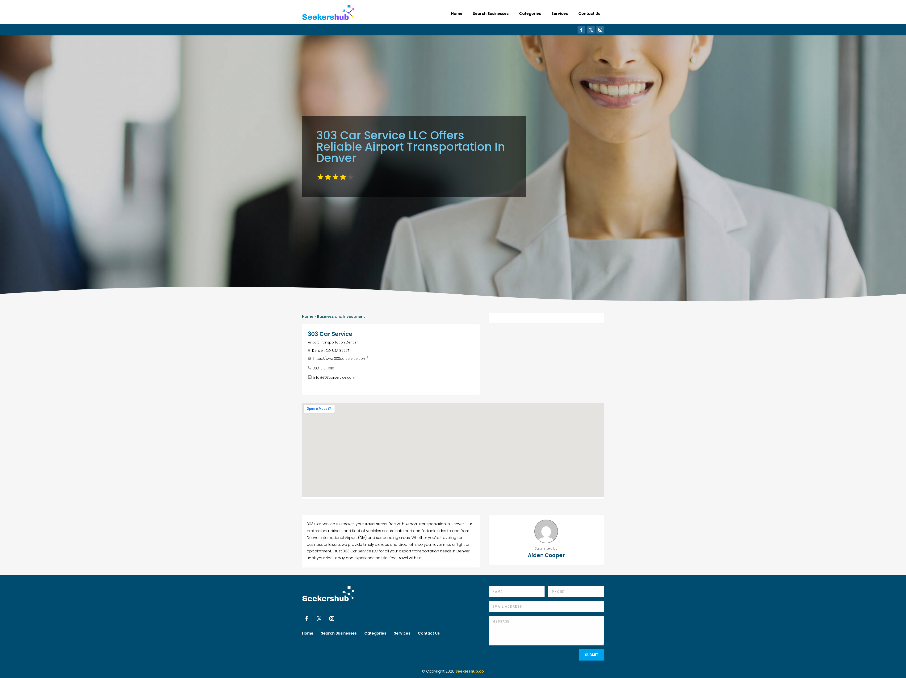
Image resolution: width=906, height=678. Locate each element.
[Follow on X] (591, 30)
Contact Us (589, 13)
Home (456, 13)
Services (559, 13)
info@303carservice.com (334, 377)
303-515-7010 (323, 368)
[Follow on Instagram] (600, 30)
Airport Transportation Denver (333, 342)
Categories (530, 13)
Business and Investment (341, 316)
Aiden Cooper (546, 555)
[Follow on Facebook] (581, 30)
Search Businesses (491, 13)
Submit (591, 655)
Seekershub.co (469, 671)
